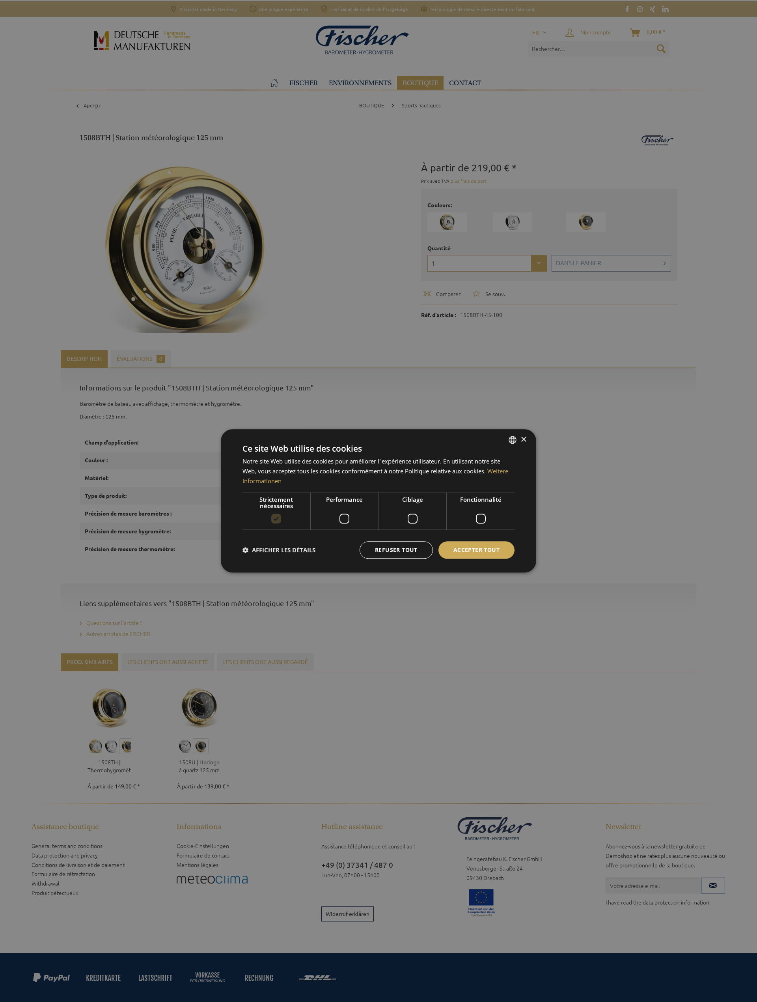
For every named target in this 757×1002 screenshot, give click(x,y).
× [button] (523, 440)
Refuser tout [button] (396, 550)
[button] (278, 550)
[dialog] (378, 500)
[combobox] (512, 440)
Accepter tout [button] (476, 550)
